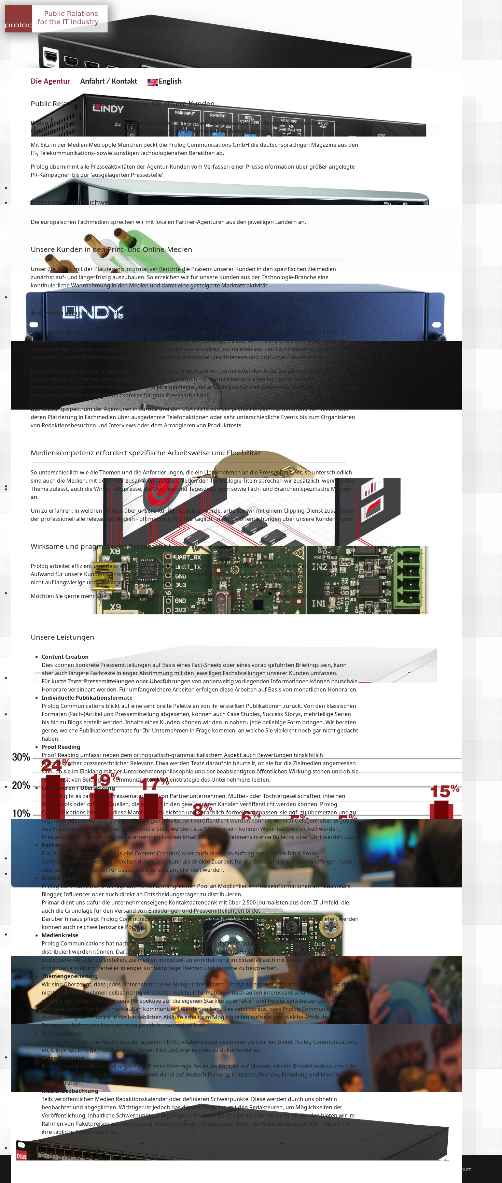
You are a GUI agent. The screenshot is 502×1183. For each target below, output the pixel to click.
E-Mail (332, 596)
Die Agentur (50, 82)
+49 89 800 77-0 (236, 596)
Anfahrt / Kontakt (108, 82)
